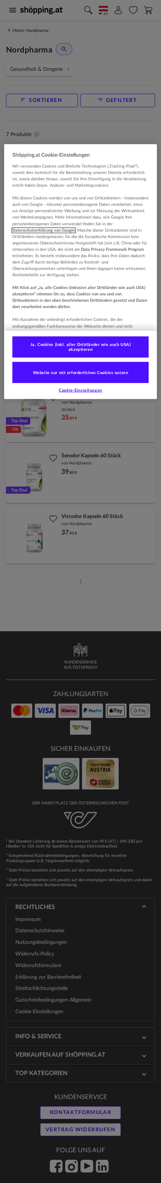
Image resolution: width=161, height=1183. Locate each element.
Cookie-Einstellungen (80, 390)
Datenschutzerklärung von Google (43, 230)
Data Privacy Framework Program (112, 249)
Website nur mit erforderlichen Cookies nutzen (80, 372)
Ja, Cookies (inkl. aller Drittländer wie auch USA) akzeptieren (80, 347)
